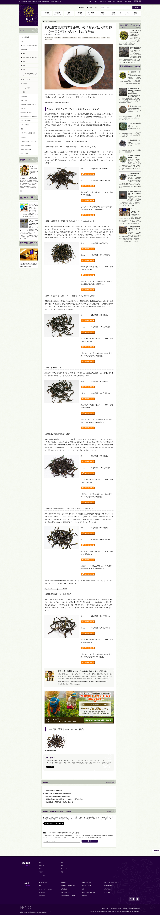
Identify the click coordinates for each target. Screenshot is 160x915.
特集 (22, 41)
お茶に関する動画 (26, 145)
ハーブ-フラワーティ (28, 88)
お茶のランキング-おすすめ (28, 141)
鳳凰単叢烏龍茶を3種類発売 (53, 790)
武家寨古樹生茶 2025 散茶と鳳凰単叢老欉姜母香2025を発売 (135, 49)
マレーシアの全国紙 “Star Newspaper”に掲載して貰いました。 (33, 223)
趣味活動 (23, 137)
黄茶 (24, 69)
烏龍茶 (53, 94)
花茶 (24, 92)
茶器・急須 (24, 100)
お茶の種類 (57, 37)
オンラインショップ (93, 7)
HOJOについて (93, 1)
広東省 (103, 37)
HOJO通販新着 (49, 37)
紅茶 (24, 61)
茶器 (62, 872)
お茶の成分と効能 (26, 120)
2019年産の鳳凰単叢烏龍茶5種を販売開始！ (58, 796)
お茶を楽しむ (24, 108)
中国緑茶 (41, 865)
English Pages (127, 1)
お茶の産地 (24, 96)
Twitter (72, 684)
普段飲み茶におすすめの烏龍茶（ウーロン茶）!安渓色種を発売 (64, 799)
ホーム (82, 7)
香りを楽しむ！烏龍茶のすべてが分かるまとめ (59, 802)
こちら (48, 119)
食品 (22, 129)
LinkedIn (60, 684)
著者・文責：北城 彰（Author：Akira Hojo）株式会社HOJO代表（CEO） (83, 671)
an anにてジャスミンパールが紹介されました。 (33, 205)
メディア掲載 (24, 153)
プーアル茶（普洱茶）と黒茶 (30, 74)
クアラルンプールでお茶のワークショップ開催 (136, 210)
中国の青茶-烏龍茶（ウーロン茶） (91, 37)
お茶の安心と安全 (26, 124)
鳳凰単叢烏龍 (48, 39)
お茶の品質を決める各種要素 (29, 116)
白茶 (24, 65)
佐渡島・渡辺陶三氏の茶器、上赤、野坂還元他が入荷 (134, 193)
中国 (79, 37)
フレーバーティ (27, 79)
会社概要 (119, 1)
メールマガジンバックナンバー (29, 45)
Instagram (77, 684)
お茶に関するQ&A (26, 149)
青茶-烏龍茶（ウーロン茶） (69, 37)
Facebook (66, 684)
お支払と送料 (111, 1)
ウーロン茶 (60, 94)
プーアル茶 (42, 875)
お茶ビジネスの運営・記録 (28, 133)
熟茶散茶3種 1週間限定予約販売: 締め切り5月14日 (134, 228)
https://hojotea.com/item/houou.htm (57, 102)
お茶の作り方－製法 (26, 112)
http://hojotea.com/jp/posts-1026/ (56, 589)
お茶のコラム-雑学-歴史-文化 (29, 104)
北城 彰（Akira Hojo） (62, 34)
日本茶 (41, 862)
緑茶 (24, 53)
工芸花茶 (25, 83)
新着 (108, 37)
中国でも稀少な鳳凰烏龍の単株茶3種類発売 (58, 793)
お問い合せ (103, 1)
